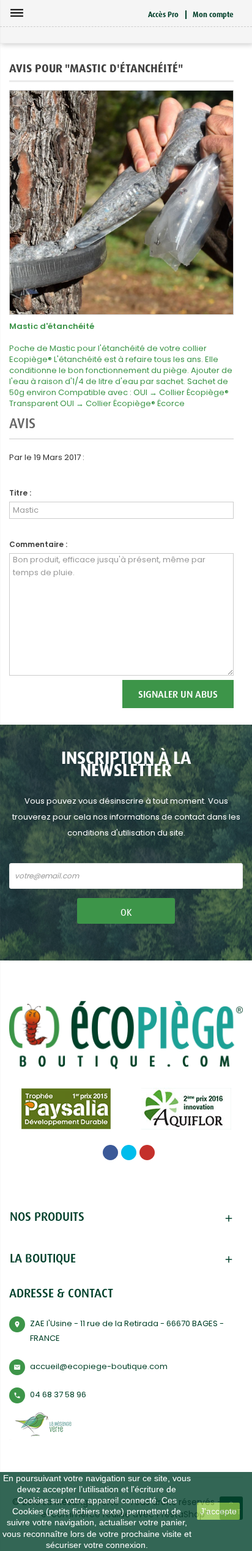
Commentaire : (38, 544)
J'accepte (218, 1511)
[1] (192, 465)
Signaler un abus (178, 694)
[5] (227, 465)
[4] (218, 465)
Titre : (20, 493)
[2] (201, 465)
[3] (209, 465)
